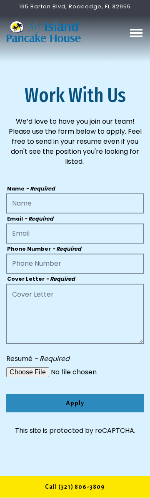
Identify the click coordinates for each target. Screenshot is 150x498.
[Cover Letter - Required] (75, 314)
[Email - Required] (75, 234)
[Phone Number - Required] (75, 264)
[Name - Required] (75, 203)
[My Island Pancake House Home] (43, 31)
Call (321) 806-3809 (75, 486)
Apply (75, 403)
